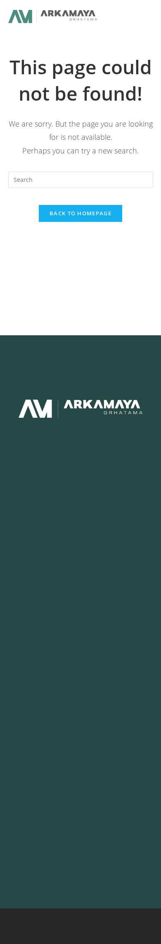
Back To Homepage (80, 213)
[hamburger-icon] (128, 16)
